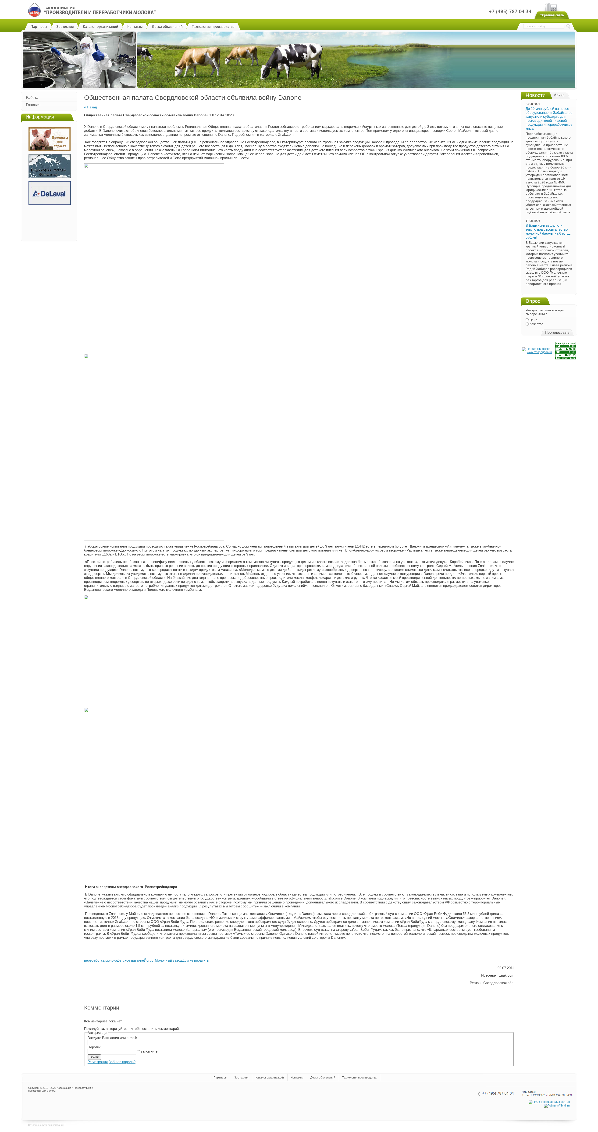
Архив (559, 95)
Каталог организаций (270, 1077)
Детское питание (130, 960)
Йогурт (149, 960)
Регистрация (98, 1062)
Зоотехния (241, 1077)
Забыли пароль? (122, 1062)
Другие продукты (196, 960)
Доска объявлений (322, 1077)
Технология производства (359, 1077)
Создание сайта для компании (46, 1125)
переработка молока (100, 960)
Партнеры (220, 1077)
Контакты (297, 1077)
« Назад (90, 107)
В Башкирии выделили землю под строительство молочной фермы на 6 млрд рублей (548, 231)
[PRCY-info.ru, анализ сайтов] (549, 1102)
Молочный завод (168, 960)
